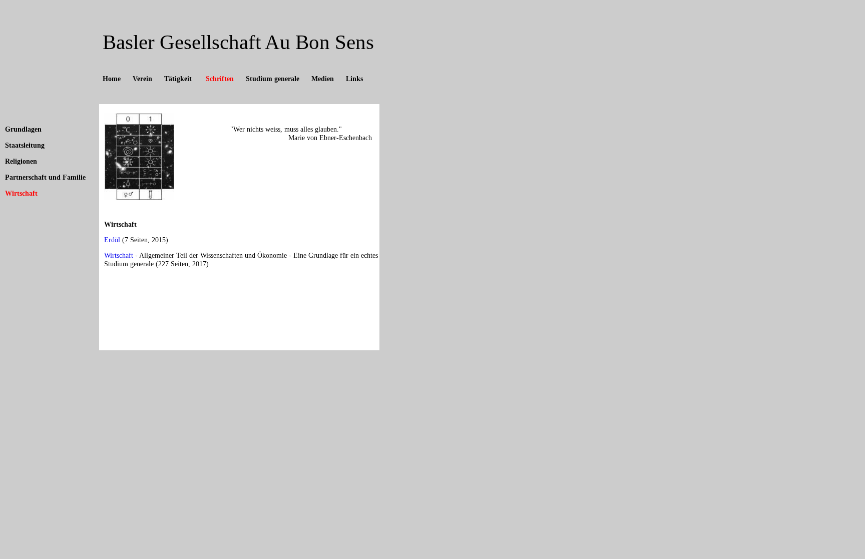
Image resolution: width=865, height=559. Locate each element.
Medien (322, 79)
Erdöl (112, 240)
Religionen (21, 161)
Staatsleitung (25, 145)
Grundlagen (23, 129)
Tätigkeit (178, 79)
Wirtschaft (21, 193)
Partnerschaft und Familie (45, 177)
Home (112, 79)
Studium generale (272, 79)
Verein (142, 79)
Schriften (219, 79)
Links (354, 79)
